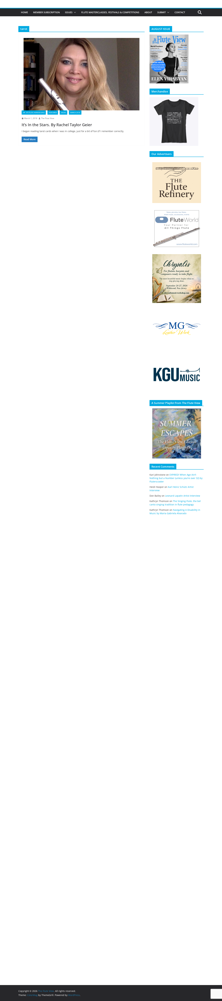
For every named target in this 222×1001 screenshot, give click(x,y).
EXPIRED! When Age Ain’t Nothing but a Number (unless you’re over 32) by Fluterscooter (176, 478)
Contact (180, 12)
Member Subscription (46, 12)
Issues (68, 12)
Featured (53, 112)
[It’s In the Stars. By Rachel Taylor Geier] (81, 74)
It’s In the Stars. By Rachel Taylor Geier (57, 124)
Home (24, 12)
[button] (74, 12)
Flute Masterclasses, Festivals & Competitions (110, 12)
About (148, 12)
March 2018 (75, 112)
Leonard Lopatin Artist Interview (182, 495)
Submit (161, 12)
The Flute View (47, 118)
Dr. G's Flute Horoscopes (34, 112)
